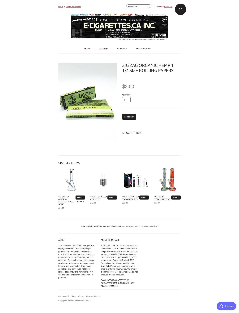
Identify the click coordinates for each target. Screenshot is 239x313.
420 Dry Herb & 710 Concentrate (108, 226)
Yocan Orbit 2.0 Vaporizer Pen (130, 198)
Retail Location (143, 48)
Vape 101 (121, 48)
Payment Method (93, 296)
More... (80, 197)
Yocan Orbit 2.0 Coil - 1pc (98, 198)
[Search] (149, 6)
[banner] (119, 27)
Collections (90, 226)
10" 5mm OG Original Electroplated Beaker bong (71, 200)
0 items (160, 6)
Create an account (73, 6)
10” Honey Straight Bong (162, 198)
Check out (168, 6)
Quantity (126, 94)
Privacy (81, 296)
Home (87, 48)
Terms (73, 296)
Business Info (63, 296)
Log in (60, 6)
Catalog (103, 48)
